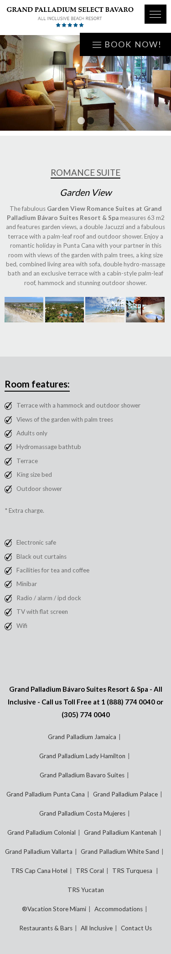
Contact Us (136, 928)
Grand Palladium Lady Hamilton (82, 756)
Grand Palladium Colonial (41, 832)
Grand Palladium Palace (125, 794)
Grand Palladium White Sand (120, 851)
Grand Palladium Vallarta (39, 851)
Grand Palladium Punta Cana (45, 794)
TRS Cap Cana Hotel (39, 870)
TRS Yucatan (85, 889)
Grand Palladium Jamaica (82, 736)
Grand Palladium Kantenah (120, 832)
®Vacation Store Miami (54, 909)
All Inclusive (97, 928)
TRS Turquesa (133, 870)
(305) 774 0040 (86, 714)
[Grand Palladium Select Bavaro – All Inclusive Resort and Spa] (70, 17)
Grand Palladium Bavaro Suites (82, 775)
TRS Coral (90, 870)
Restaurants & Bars (46, 928)
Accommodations (118, 909)
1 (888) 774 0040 (128, 702)
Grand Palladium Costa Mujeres (82, 813)
